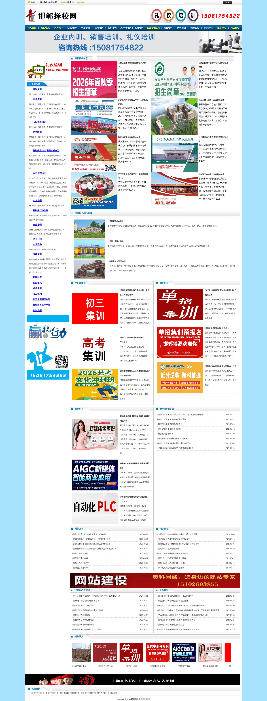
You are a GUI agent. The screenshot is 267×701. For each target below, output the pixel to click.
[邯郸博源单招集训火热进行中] (180, 357)
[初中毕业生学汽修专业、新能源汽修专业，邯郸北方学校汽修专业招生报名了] (94, 208)
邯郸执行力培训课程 (81, 615)
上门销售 (59, 141)
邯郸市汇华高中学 (90, 666)
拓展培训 (46, 164)
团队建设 (55, 164)
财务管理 (38, 164)
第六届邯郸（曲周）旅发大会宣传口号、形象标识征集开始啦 (183, 615)
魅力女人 (33, 206)
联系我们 (208, 28)
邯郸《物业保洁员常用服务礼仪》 (172, 563)
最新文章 (79, 529)
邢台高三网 (101, 693)
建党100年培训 (167, 409)
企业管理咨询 (153, 28)
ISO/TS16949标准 (41, 183)
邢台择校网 (64, 693)
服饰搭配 (41, 206)
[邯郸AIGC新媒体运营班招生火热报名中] (95, 490)
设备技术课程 (45, 191)
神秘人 (32, 230)
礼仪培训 (112, 28)
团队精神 (41, 155)
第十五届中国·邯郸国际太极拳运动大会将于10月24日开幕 (96, 596)
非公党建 (36, 272)
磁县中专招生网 (37, 693)
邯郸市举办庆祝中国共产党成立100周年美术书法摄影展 (181, 415)
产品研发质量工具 (36, 187)
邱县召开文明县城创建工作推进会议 (173, 601)
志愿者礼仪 (58, 113)
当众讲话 (41, 94)
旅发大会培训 (41, 230)
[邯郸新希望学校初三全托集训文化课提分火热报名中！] (95, 324)
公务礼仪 (50, 104)
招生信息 (45, 28)
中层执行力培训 (60, 215)
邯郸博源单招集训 (143, 666)
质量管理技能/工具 (57, 183)
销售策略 (33, 137)
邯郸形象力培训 (35, 234)
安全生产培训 (45, 178)
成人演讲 (33, 94)
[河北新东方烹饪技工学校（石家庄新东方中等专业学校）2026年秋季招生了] (94, 134)
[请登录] (63, 2)
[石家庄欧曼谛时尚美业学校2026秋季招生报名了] (94, 97)
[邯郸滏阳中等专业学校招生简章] (174, 208)
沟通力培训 (51, 206)
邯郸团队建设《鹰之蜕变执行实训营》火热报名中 (178, 544)
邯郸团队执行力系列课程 (83, 605)
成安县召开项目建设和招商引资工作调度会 (175, 596)
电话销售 (50, 141)
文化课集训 (72, 28)
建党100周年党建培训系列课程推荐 (172, 438)
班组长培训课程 (54, 196)
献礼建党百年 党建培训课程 (169, 429)
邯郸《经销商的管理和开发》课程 (172, 558)
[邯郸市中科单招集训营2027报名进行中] (180, 393)
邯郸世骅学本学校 (80, 553)
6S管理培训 (34, 178)
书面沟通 (41, 127)
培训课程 (164, 529)
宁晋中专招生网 (52, 693)
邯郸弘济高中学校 (80, 558)
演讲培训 (181, 28)
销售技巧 (41, 137)
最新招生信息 (81, 58)
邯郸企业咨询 (34, 249)
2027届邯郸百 (117, 666)
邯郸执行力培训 (82, 590)
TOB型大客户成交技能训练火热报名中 (174, 539)
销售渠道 (59, 137)
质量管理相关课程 (59, 191)
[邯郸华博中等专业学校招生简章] (174, 134)
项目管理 (59, 127)
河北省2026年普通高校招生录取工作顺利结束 (91, 544)
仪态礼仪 (48, 109)
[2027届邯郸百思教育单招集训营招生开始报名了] (180, 319)
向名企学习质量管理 (38, 196)
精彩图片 (195, 28)
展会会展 (57, 234)
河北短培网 (112, 693)
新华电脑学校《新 (196, 666)
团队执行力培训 (46, 215)
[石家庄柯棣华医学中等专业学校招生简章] (174, 97)
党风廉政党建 (41, 268)
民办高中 (58, 28)
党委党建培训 (41, 264)
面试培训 (60, 206)
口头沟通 (33, 127)
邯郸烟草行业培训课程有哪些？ (86, 601)
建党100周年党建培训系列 (40, 259)
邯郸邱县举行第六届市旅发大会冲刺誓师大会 (176, 620)
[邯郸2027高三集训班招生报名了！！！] (95, 364)
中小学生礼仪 (47, 113)
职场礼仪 (39, 109)
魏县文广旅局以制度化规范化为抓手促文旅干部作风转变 (181, 605)
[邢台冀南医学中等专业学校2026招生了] (174, 171)
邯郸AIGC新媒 (170, 666)
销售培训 (168, 28)
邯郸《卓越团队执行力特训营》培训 (88, 610)
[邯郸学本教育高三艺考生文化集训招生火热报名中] (95, 400)
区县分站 (221, 28)
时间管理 (33, 155)
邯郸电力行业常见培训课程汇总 (171, 625)
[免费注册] (80, 2)
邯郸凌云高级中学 (80, 568)
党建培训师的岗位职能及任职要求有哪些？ (175, 448)
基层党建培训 (53, 268)
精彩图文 (79, 636)
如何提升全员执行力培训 (83, 620)
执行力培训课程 (36, 220)
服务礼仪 (33, 104)
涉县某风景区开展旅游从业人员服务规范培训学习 (178, 629)
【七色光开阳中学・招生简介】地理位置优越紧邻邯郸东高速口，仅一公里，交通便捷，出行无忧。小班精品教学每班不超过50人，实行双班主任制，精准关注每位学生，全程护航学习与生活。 (172, 266)
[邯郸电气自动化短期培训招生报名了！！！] (95, 523)
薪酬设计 (48, 160)
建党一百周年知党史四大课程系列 (172, 419)
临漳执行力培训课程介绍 (83, 625)
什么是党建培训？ (165, 434)
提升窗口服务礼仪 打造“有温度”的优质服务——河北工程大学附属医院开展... (189, 610)
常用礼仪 (57, 109)
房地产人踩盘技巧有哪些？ (169, 549)
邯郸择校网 (75, 693)
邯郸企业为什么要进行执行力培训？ (88, 629)
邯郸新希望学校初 (222, 666)
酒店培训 (52, 230)
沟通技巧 (50, 127)
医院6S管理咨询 (48, 249)
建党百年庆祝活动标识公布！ (170, 424)
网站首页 (32, 28)
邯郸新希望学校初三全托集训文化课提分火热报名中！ (95, 549)
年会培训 (60, 230)
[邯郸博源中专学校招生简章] (94, 171)
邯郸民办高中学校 (83, 213)
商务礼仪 (41, 104)
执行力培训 (125, 28)
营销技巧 (50, 155)
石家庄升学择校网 (88, 693)
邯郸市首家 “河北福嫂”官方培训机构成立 (90, 534)
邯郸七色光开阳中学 (81, 563)
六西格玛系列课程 (52, 187)
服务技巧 (59, 155)
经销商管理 (40, 146)
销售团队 (50, 137)
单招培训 (85, 28)
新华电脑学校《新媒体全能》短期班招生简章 (91, 539)
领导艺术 (57, 160)
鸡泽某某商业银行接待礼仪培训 (171, 568)
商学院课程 (48, 234)
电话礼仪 (59, 104)
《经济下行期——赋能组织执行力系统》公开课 (177, 534)
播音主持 (59, 94)
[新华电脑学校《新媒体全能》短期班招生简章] (95, 449)
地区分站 (235, 28)
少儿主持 (50, 94)
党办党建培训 (53, 264)
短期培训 (99, 28)
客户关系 (41, 141)
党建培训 (139, 28)
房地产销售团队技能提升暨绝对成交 (173, 553)
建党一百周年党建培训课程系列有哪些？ (175, 443)
